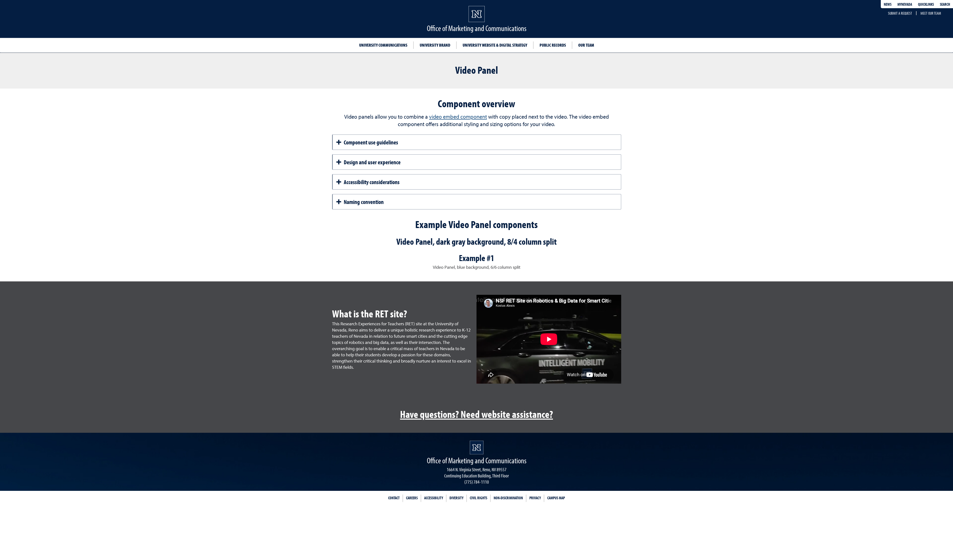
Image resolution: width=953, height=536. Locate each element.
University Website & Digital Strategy (495, 45)
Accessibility (433, 497)
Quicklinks (926, 4)
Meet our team (930, 13)
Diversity (456, 497)
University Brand (435, 45)
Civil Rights (478, 497)
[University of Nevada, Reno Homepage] (476, 447)
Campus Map (556, 497)
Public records (553, 45)
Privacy (535, 497)
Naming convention (364, 201)
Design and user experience (372, 162)
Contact (394, 497)
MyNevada (904, 4)
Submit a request (900, 13)
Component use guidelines (371, 142)
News (887, 4)
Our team (586, 45)
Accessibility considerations (372, 182)
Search (945, 4)
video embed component (458, 117)
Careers (412, 497)
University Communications (383, 45)
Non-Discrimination (508, 497)
